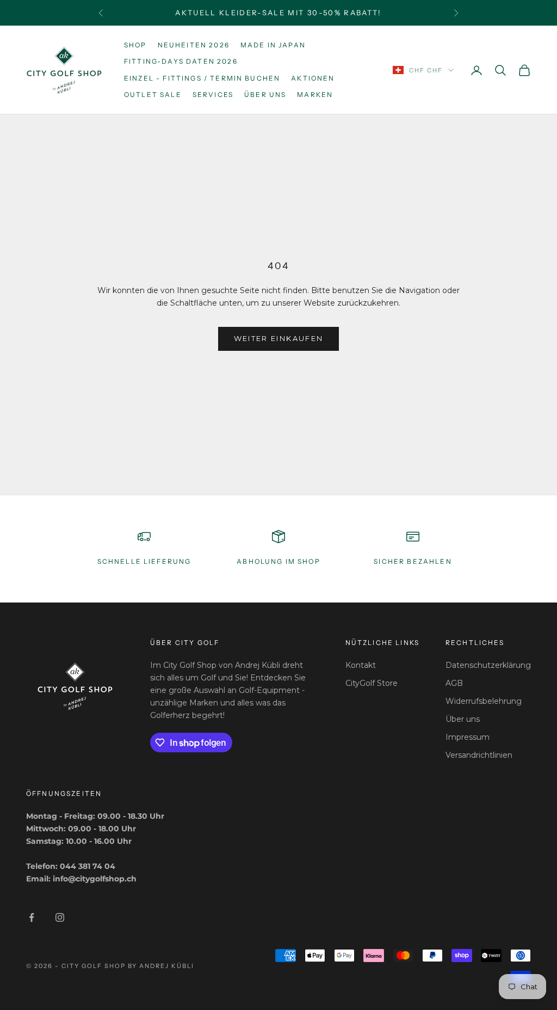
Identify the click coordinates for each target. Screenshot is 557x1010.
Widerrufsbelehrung (483, 701)
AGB (454, 683)
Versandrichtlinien (478, 755)
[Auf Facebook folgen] (31, 917)
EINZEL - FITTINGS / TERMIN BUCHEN (202, 78)
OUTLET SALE (153, 94)
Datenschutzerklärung (488, 665)
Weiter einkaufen (278, 338)
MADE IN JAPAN (273, 45)
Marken (315, 94)
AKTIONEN (313, 78)
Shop (135, 45)
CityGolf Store (371, 683)
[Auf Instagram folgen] (59, 917)
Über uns (265, 94)
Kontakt (360, 665)
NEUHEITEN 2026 (194, 45)
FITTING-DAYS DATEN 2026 (181, 61)
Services (213, 94)
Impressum (467, 737)
